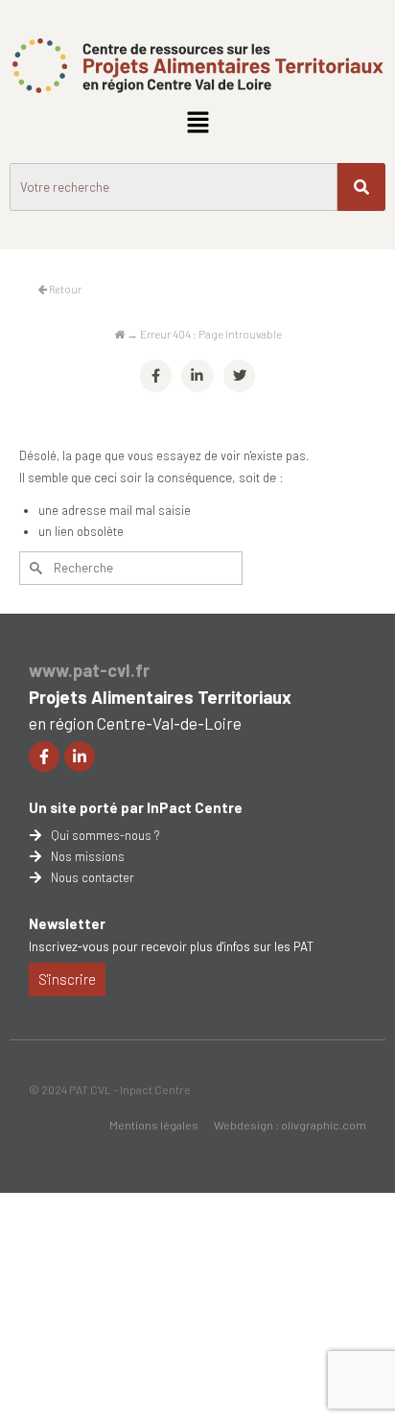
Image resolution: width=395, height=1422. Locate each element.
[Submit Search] (33, 568)
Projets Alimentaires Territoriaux (160, 697)
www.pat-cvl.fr (89, 670)
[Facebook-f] (44, 756)
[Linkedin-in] (79, 756)
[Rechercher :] (131, 568)
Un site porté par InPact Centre (136, 807)
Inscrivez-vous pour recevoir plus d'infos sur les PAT (171, 946)
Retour (64, 289)
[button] (197, 123)
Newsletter (67, 923)
